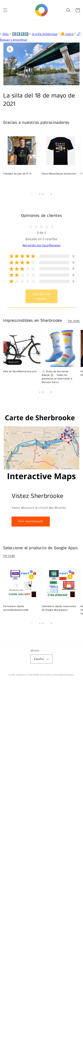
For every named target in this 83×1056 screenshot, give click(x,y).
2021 (5, 34)
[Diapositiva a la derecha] (51, 194)
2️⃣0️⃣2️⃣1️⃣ (20, 34)
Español (39, 659)
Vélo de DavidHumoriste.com (20, 371)
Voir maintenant (30, 521)
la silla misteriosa (44, 34)
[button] (5, 10)
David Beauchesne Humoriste (59, 174)
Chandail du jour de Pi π (17, 174)
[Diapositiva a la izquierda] (32, 194)
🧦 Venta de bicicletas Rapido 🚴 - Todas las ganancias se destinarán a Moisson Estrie (57, 377)
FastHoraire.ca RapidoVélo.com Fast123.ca (35, 674)
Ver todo (74, 321)
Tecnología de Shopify (64, 674)
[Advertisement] (41, 869)
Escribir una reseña (41, 296)
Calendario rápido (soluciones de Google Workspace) (59, 608)
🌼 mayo (67, 34)
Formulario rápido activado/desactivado (16, 608)
